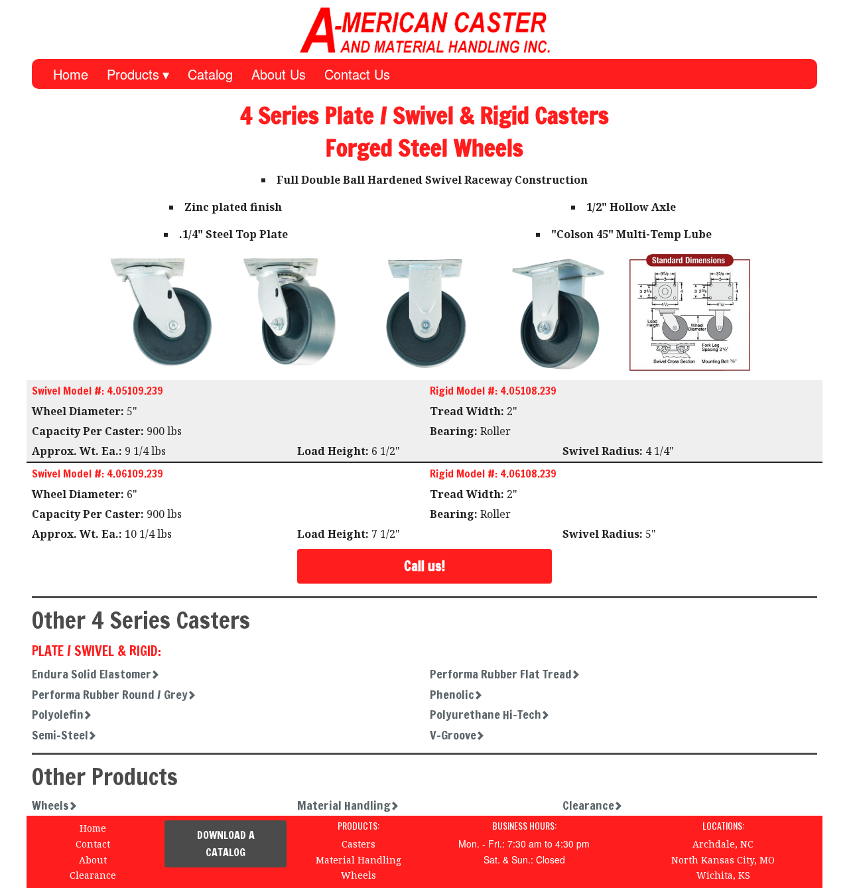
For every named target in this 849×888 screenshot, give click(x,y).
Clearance (588, 805)
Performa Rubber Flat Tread (501, 673)
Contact (93, 844)
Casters (358, 844)
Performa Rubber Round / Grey (110, 694)
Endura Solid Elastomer (91, 673)
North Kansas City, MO (723, 860)
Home (70, 74)
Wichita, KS (723, 875)
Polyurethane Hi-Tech (485, 714)
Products (133, 74)
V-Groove (453, 734)
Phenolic (452, 694)
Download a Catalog (226, 843)
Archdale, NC (722, 844)
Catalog (210, 74)
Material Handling (344, 805)
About (93, 860)
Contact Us (357, 74)
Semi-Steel (60, 734)
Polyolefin (58, 714)
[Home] (424, 29)
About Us (278, 74)
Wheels (50, 805)
